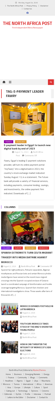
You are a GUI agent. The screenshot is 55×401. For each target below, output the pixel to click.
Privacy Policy (32, 5)
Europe (18, 248)
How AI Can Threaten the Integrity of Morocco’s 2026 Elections (35, 347)
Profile (27, 394)
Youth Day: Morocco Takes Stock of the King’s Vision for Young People (36, 327)
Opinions (34, 390)
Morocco (43, 248)
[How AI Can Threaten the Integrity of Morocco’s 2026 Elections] (9, 347)
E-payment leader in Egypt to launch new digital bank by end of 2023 (27, 146)
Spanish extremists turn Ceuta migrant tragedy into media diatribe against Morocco (27, 257)
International (28, 384)
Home (8, 374)
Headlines (20, 141)
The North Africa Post (15, 5)
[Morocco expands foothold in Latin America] (9, 309)
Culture (37, 387)
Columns (10, 207)
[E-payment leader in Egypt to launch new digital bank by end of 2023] (27, 119)
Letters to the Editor (15, 397)
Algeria (19, 380)
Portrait (48, 394)
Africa (39, 384)
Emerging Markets (32, 374)
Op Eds (18, 394)
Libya (36, 380)
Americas (48, 384)
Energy (46, 374)
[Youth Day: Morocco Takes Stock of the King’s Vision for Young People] (9, 327)
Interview (37, 394)
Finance (8, 141)
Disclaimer (44, 5)
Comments (43, 377)
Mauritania (46, 380)
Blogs (32, 377)
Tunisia (16, 384)
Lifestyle (27, 387)
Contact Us (28, 8)
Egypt (28, 380)
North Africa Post (28, 266)
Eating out (10, 390)
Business (18, 374)
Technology (23, 390)
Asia (9, 387)
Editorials (8, 394)
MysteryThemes (39, 370)
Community (22, 377)
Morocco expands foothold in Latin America (36, 308)
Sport (45, 387)
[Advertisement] (27, 56)
